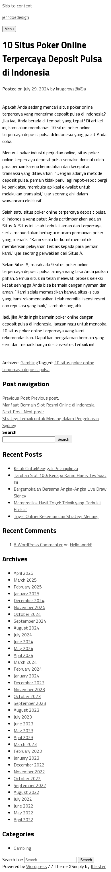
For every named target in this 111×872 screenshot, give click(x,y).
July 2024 (23, 634)
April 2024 (23, 655)
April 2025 (23, 573)
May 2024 (23, 648)
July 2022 (23, 799)
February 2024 (28, 668)
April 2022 (23, 819)
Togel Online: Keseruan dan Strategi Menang (56, 516)
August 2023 (26, 710)
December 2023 (29, 682)
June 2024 (23, 641)
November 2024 (29, 607)
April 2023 (23, 737)
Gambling (29, 362)
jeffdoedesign (15, 17)
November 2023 (29, 689)
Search (9, 432)
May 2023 (23, 730)
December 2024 (29, 600)
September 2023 (30, 703)
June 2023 (23, 723)
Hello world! (81, 544)
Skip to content (17, 5)
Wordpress (36, 866)
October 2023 (27, 696)
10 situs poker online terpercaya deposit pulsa (48, 366)
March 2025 (25, 579)
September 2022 (30, 785)
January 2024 (26, 675)
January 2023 (26, 757)
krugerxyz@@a (71, 88)
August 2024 (26, 627)
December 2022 (29, 764)
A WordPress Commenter (38, 544)
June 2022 (23, 805)
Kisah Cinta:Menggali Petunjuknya (46, 468)
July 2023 (23, 716)
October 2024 (27, 614)
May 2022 (23, 812)
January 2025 (26, 593)
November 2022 (29, 771)
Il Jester (98, 866)
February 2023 (28, 751)
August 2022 (26, 792)
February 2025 (28, 586)
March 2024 (25, 662)
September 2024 (30, 621)
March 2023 (25, 744)
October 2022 (27, 778)
